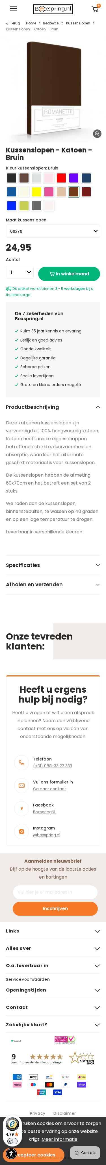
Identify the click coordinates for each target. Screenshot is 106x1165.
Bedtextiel (51, 23)
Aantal (13, 259)
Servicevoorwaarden (28, 979)
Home (31, 23)
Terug (15, 23)
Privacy (38, 1113)
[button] (11, 1153)
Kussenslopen (78, 23)
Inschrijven (55, 908)
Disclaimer (64, 1113)
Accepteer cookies (33, 1155)
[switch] (12, 1141)
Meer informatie (59, 1139)
